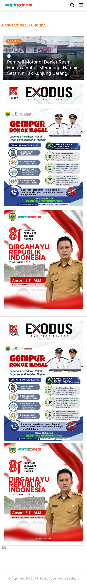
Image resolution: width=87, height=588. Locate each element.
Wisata (77, 16)
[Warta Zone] (18, 7)
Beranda (11, 16)
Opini (61, 16)
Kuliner (46, 16)
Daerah (29, 16)
